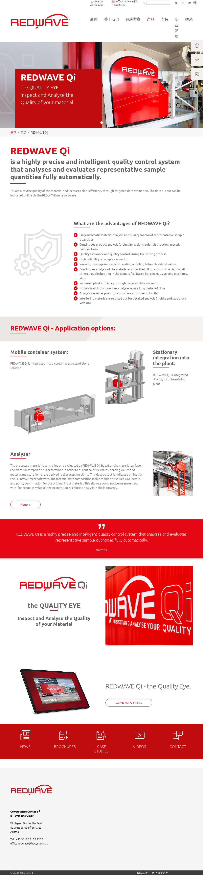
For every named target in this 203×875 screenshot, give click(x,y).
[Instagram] (183, 3)
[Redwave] (40, 21)
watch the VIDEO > (129, 703)
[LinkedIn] (190, 3)
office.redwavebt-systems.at (29, 843)
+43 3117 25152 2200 (29, 839)
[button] (195, 3)
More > (25, 504)
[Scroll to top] (194, 866)
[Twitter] (176, 3)
